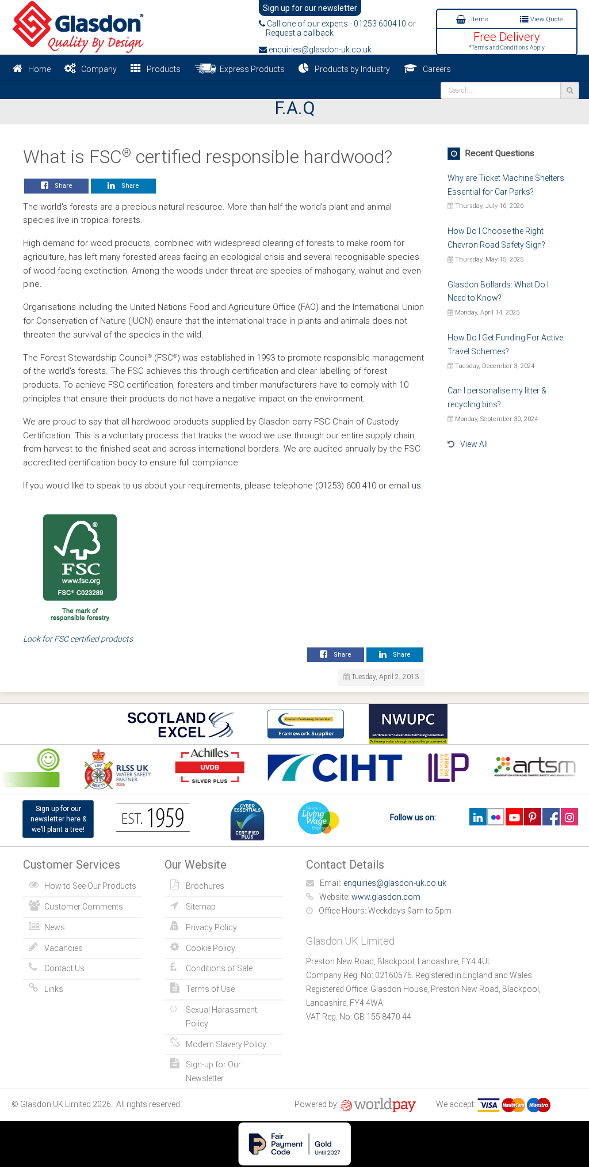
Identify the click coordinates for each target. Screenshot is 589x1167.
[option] (113, 769)
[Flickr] (496, 816)
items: (479, 19)
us (416, 485)
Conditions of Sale (219, 968)
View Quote (546, 19)
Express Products (250, 69)
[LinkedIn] (477, 816)
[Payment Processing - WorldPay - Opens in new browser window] (378, 1104)
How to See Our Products (90, 886)
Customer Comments (83, 906)
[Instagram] (569, 816)
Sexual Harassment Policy (221, 1016)
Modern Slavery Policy (226, 1044)
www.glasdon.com (385, 896)
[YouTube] (514, 816)
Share (61, 186)
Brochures (205, 886)
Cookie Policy (210, 948)
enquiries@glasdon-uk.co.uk (319, 49)
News (54, 927)
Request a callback (296, 32)
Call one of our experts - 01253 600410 (335, 23)
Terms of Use (210, 989)
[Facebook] (550, 816)
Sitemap (201, 906)
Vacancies (63, 948)
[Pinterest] (532, 816)
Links (53, 989)
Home (39, 69)
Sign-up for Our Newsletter (213, 1071)
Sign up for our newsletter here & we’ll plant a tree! (58, 819)
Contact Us (64, 968)
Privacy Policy (211, 927)
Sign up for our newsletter (310, 8)
